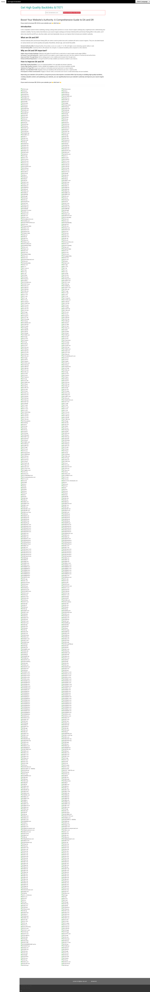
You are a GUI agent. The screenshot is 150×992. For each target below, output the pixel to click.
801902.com (66, 912)
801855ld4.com (67, 693)
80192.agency (25, 935)
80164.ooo (25, 105)
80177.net (65, 408)
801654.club (66, 126)
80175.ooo (25, 375)
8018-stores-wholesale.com (70, 480)
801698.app (25, 208)
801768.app (25, 403)
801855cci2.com (67, 674)
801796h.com (66, 456)
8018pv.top (25, 877)
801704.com (25, 286)
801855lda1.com (67, 698)
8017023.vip (66, 284)
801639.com (66, 98)
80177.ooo (25, 410)
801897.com (25, 819)
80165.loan (66, 117)
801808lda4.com (67, 573)
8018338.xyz (66, 635)
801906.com (66, 916)
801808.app (25, 558)
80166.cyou (66, 138)
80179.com (25, 449)
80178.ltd (24, 428)
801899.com (66, 823)
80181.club (65, 579)
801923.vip (65, 944)
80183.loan (66, 626)
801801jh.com (66, 510)
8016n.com (66, 243)
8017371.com (66, 352)
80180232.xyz (66, 516)
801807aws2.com (26, 551)
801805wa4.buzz (67, 540)
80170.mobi (66, 277)
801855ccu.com (67, 675)
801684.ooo (25, 185)
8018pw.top (66, 877)
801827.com (25, 621)
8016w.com (66, 257)
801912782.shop (26, 926)
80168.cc (24, 175)
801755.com (66, 382)
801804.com (25, 535)
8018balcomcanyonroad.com (70, 828)
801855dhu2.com (67, 686)
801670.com (25, 161)
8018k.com (66, 835)
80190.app (65, 902)
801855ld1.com (67, 688)
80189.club (25, 811)
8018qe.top (25, 884)
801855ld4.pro (25, 695)
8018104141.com (67, 586)
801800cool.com (67, 503)
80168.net (65, 177)
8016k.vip (24, 236)
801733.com (25, 347)
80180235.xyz (25, 519)
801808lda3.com (67, 572)
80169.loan (25, 198)
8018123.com (25, 589)
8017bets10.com (67, 466)
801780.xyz (66, 435)
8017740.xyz (25, 414)
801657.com (66, 133)
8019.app (65, 895)
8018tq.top (25, 888)
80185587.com (26, 672)
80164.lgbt (65, 103)
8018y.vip (24, 893)
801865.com (25, 742)
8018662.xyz (66, 746)
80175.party (66, 375)
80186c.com (25, 754)
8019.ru (24, 900)
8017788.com (66, 419)
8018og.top (25, 844)
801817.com (66, 595)
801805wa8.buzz (67, 544)
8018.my (65, 489)
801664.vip (65, 143)
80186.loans (66, 730)
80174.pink (65, 361)
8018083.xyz (66, 561)
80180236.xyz (66, 519)
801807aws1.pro (67, 549)
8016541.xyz (25, 128)
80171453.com (26, 303)
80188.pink (25, 782)
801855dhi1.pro (26, 681)
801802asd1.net (67, 524)
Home (3, 1)
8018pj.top (65, 867)
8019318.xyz (25, 965)
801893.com (25, 816)
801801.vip (25, 507)
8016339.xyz (25, 94)
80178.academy (26, 421)
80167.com (25, 157)
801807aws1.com (26, 549)
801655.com (66, 128)
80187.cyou (25, 761)
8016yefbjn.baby (26, 263)
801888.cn (24, 800)
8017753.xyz (25, 415)
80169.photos (25, 201)
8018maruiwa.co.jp (27, 842)
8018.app (24, 482)
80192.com (66, 937)
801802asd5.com (26, 531)
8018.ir (64, 487)
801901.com (66, 911)
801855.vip (25, 670)
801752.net (66, 380)
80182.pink (65, 607)
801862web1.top (67, 738)
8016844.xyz (25, 187)
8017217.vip (25, 317)
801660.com (66, 142)
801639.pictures (26, 99)
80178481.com (26, 442)
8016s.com (25, 252)
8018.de (24, 486)
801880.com (66, 784)
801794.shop (66, 454)
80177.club (25, 407)
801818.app (66, 596)
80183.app (24, 624)
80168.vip (65, 178)
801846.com (66, 656)
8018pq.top (66, 872)
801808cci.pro (25, 565)
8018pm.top (66, 868)
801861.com (25, 735)
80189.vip (24, 814)
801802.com (66, 512)
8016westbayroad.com (28, 259)
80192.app (65, 935)
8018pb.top (66, 860)
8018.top (65, 494)
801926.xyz (66, 947)
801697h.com (66, 207)
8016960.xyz (25, 207)
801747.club (66, 368)
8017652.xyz (25, 398)
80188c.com (66, 805)
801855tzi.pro (25, 716)
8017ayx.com (25, 466)
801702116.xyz (26, 284)
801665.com (25, 147)
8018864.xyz (66, 796)
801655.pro (25, 129)
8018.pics (65, 493)
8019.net (24, 898)
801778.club (66, 417)
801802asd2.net (67, 526)
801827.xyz (66, 621)
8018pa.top (25, 860)
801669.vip (25, 154)
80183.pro (65, 628)
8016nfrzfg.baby (67, 245)
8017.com (65, 266)
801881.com (25, 788)
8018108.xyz (25, 588)
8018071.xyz (66, 547)
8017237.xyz (66, 319)
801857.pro (25, 721)
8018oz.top (66, 858)
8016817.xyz (25, 184)
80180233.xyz (25, 517)
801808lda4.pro (26, 575)
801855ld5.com (67, 695)
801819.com (25, 602)
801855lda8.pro (26, 712)
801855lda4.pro (26, 705)
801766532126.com (68, 400)
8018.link (24, 489)
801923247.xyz (26, 946)
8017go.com (66, 470)
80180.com (66, 498)
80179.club (65, 447)
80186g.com (25, 758)
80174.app (24, 358)
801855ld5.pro (25, 696)
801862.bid (25, 737)
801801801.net (67, 509)
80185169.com (26, 667)
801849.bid (65, 660)
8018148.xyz (66, 591)
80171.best (25, 293)
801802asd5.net (67, 531)
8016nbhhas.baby (26, 245)
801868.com (25, 751)
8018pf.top (66, 863)
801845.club (66, 654)
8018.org (24, 493)
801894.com (25, 818)
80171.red (65, 296)
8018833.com (25, 793)
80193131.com (67, 962)
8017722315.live (26, 412)
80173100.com (67, 345)
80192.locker (66, 939)
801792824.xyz (26, 454)
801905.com (66, 914)
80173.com (25, 338)
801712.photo (66, 298)
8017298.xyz (66, 335)
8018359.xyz (66, 637)
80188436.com (26, 795)
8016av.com (25, 214)
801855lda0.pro (26, 698)
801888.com (66, 800)
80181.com (25, 580)
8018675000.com (26, 749)
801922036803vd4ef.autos (29, 944)
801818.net (66, 598)
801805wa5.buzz (26, 542)
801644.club (66, 110)
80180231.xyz (25, 516)
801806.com (25, 545)
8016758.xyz (25, 168)
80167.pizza (25, 159)
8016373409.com (67, 96)
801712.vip (25, 300)
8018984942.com (26, 821)
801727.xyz (66, 326)
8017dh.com (66, 468)
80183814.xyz (25, 642)
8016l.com (65, 240)
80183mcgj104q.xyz (68, 644)
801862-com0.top (67, 735)
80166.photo (66, 140)
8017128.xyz (25, 301)
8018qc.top (66, 882)
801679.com (66, 171)
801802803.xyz (67, 523)
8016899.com (66, 194)
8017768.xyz (66, 415)
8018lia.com (66, 840)
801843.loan (66, 651)
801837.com (25, 640)
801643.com (25, 110)
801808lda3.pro (26, 573)
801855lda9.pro (26, 714)
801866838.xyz (67, 747)
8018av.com (25, 826)
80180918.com (26, 577)
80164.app (24, 101)
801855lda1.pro (26, 700)
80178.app (65, 421)
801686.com (25, 191)
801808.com (66, 558)
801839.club (66, 642)
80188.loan (25, 779)
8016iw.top (66, 233)
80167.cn (65, 156)
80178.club (65, 422)
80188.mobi (25, 781)
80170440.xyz (66, 286)
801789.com (66, 445)
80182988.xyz (66, 623)
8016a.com (66, 212)
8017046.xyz (25, 287)
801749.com (25, 372)
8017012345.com (26, 282)
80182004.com (67, 610)
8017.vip (24, 273)
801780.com (66, 433)
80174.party (25, 361)
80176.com (66, 389)
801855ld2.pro (25, 691)
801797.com (25, 458)
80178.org (24, 429)
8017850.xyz (25, 444)
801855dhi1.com (67, 679)
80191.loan (66, 921)
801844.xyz (25, 654)
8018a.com (25, 825)
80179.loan (66, 449)
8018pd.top (66, 861)
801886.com (25, 796)
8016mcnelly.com (26, 243)
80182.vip (24, 609)
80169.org (24, 200)
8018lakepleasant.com (69, 839)
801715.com (25, 305)
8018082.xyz (25, 561)
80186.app (24, 728)
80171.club (65, 293)
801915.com (25, 928)
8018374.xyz (66, 640)
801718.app (66, 307)
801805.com (66, 535)
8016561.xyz (66, 131)
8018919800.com (67, 814)
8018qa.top (66, 881)
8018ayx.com (66, 826)
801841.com (66, 649)
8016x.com (66, 259)
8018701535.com (26, 767)
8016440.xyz (25, 112)
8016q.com (25, 250)
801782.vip (25, 440)
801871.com (66, 767)
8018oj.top (25, 846)
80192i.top (25, 951)
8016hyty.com (25, 231)
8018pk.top (25, 868)
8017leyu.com (66, 473)
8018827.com (66, 791)
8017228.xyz (66, 317)
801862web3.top (67, 740)
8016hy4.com (66, 229)
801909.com (66, 918)
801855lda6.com (67, 707)
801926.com (25, 947)
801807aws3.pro (67, 552)
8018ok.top (66, 846)
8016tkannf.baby (26, 254)
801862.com (66, 737)
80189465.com (67, 818)
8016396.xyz (66, 99)
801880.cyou (25, 786)
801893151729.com (68, 816)
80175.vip (24, 379)
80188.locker (66, 779)
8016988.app (66, 208)
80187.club (25, 760)
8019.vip (24, 902)
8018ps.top (66, 874)
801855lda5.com (67, 705)
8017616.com (66, 393)
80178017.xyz (25, 437)
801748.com (66, 370)
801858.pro (25, 724)
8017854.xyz (66, 444)
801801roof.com (26, 512)
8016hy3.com (25, 229)
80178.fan (24, 426)
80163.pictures (67, 89)
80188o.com (66, 807)
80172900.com (26, 335)
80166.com (25, 138)
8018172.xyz (25, 596)
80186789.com (67, 749)
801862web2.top (26, 740)
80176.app (65, 387)
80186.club (65, 728)
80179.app (24, 447)
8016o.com (25, 247)
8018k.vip (24, 837)
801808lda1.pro (26, 570)
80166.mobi (25, 140)
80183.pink (25, 628)
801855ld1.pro (25, 689)
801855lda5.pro (26, 707)
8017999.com (66, 461)
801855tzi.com (67, 714)
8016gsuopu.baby (26, 226)
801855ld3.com (67, 691)
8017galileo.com (26, 470)
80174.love (25, 359)
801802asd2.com (26, 526)
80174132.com (26, 363)
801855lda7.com (67, 709)
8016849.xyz (66, 187)
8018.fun (65, 486)
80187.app (65, 758)
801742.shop (25, 365)
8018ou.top (25, 854)
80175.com (66, 373)
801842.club (25, 651)
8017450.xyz (25, 366)
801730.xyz (25, 344)
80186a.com (25, 753)
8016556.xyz (25, 131)
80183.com (25, 626)
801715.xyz (66, 305)
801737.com (25, 352)
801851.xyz (66, 665)
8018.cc (65, 482)
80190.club (65, 904)
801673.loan (25, 164)
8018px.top (25, 879)
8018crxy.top (25, 833)
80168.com (66, 175)
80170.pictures (67, 279)
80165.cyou (25, 117)
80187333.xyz (25, 770)
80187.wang (66, 765)
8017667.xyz (25, 401)
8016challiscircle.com (27, 219)
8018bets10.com (26, 832)
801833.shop (25, 635)
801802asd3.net (67, 528)
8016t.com (66, 252)
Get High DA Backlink (14, 1)
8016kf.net (25, 238)
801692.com (25, 205)
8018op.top (66, 849)
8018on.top (66, 847)
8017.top (65, 271)
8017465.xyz (25, 368)
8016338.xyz (66, 92)
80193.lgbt (25, 954)
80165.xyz (24, 122)
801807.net (25, 547)
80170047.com (67, 280)
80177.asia (25, 405)
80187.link (65, 761)
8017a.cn (65, 463)
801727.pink (25, 326)
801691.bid (25, 203)
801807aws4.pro (67, 554)
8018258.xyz (66, 619)
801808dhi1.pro (26, 566)
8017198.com (66, 310)
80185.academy (26, 661)
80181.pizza (25, 584)
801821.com (25, 612)
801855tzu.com (67, 716)
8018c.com (66, 832)
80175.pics (65, 377)
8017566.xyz (66, 386)
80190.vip (24, 911)
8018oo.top (25, 849)
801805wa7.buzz (26, 544)
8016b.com (25, 215)
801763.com (25, 394)
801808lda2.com (67, 570)
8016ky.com (25, 240)
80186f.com (66, 756)
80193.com (66, 953)
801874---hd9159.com (68, 770)
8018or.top (66, 851)
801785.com (66, 442)
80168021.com (67, 180)
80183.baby (66, 624)
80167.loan (66, 157)
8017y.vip (24, 480)
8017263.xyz (25, 324)
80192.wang (25, 940)
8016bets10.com (67, 215)
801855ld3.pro (25, 693)
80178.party (66, 429)
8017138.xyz (66, 301)
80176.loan (25, 391)
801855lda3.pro (26, 703)
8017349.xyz (25, 349)
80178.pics (25, 431)
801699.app (66, 210)
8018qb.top (25, 882)
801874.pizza (25, 772)
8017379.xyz (25, 354)
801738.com (66, 354)
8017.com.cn (25, 268)
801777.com (25, 417)
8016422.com (66, 108)
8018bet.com (66, 830)
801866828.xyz (26, 747)
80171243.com (67, 300)
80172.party (25, 315)
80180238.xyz (66, 521)
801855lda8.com (67, 710)
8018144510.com (26, 591)
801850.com (25, 665)
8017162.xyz (25, 307)
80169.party (66, 200)
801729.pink (25, 333)
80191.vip (24, 923)
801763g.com (66, 394)
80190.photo (66, 907)
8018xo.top (66, 889)
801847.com (66, 658)
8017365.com (66, 351)
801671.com (66, 161)
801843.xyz (25, 653)
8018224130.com (67, 612)
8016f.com (25, 224)
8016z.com (25, 264)
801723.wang (25, 319)
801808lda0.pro (26, 568)
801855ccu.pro (26, 677)
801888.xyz (25, 802)
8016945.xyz (66, 205)
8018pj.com (25, 867)
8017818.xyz (25, 438)
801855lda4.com (67, 703)
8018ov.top (66, 854)
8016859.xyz (66, 189)
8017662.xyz (25, 400)
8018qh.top (66, 886)
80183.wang (66, 630)
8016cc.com (25, 217)
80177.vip (65, 410)
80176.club (25, 389)
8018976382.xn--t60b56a (69, 819)
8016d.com (66, 219)
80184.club (65, 645)
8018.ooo (65, 491)
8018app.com (66, 825)
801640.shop (25, 108)
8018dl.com (66, 833)
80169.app (24, 196)
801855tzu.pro (26, 717)
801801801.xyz (26, 510)
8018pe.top (25, 863)
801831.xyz (25, 633)
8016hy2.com (66, 228)
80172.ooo (65, 314)
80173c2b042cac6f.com (69, 356)
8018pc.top (25, 861)
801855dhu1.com (67, 684)
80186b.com (66, 753)
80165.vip (65, 120)
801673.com (66, 163)
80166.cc (24, 136)
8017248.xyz (66, 321)
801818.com (25, 598)
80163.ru (65, 91)
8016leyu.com (25, 242)
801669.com (66, 152)
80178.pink (65, 431)
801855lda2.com (67, 700)
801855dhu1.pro (26, 686)
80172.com (66, 312)
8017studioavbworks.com (28, 477)
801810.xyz (25, 586)
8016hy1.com (25, 228)
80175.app (65, 372)
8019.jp (65, 897)
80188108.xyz (25, 789)
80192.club (25, 937)
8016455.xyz (66, 112)
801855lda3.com (67, 702)
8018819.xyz (25, 791)
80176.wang (66, 391)
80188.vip (24, 784)
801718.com (25, 308)
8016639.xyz (25, 143)
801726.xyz (66, 322)
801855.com (66, 668)
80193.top (24, 960)
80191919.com (67, 933)
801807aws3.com (26, 552)
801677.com (25, 170)
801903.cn (24, 914)
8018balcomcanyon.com (28, 828)
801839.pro (25, 644)
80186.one (25, 731)
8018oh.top (66, 844)
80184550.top (25, 656)
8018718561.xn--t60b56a (28, 768)
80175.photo (25, 377)
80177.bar (65, 405)
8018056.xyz (66, 537)
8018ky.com (66, 837)
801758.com (25, 387)
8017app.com (25, 465)
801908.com (25, 918)
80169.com (66, 196)
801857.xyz (66, 721)
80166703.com (67, 150)
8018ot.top (66, 853)
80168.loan (25, 177)
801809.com (66, 575)
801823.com (66, 614)
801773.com (66, 412)
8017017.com (66, 282)
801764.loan (25, 396)
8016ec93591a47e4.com (28, 222)
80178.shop (25, 433)
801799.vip (25, 461)
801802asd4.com (26, 530)
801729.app (66, 331)
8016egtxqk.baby (67, 222)
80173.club (65, 336)
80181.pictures (26, 582)
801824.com (25, 617)
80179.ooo (25, 451)
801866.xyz (66, 744)
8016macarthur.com (68, 242)
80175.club (25, 373)
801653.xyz (25, 126)
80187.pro (24, 765)
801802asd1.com (26, 524)
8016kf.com (66, 236)
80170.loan (25, 277)
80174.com (66, 358)
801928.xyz (66, 949)
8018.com (65, 484)
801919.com (25, 933)
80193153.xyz (66, 963)
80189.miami (66, 812)
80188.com (66, 777)
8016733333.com (26, 166)
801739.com (25, 356)
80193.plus (65, 958)
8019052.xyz (25, 916)
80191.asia (65, 919)
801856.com (66, 717)
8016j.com (25, 235)
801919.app (66, 932)
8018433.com (66, 653)
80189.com (66, 811)
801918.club (25, 932)
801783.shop (66, 440)
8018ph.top (66, 865)
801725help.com (26, 322)
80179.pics (65, 451)
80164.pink (25, 106)
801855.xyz (66, 670)
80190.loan (25, 907)
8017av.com (66, 465)
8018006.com (25, 503)
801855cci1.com (67, 672)
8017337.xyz (66, 347)
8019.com (24, 897)
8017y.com (66, 479)
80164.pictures (67, 105)
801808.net (25, 559)
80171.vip (24, 298)
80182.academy (67, 602)
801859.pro (66, 726)
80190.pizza (66, 909)
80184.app (24, 645)
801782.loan (66, 438)
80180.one (65, 500)
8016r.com (65, 250)
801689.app (25, 194)
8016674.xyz (25, 152)
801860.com (25, 733)
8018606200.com (67, 733)
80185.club (25, 663)
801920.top (66, 940)
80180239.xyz (25, 523)
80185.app (65, 661)
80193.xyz (65, 960)
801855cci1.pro (26, 674)
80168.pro (24, 178)
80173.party (25, 340)
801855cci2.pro (26, 675)
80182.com (66, 605)
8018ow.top (25, 856)
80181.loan (66, 580)
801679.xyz (25, 173)
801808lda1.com (67, 568)
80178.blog (25, 422)
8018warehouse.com (27, 889)
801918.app (66, 930)
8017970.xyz (25, 459)
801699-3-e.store (26, 210)
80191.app (24, 919)
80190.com (25, 905)
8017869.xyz (25, 445)
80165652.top (25, 133)
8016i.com (65, 231)
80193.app (65, 951)
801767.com (66, 401)
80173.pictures (67, 340)
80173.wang (66, 342)
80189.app (65, 809)
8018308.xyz (66, 631)
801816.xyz (25, 595)
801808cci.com (67, 563)
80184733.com (26, 660)
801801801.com (26, 509)
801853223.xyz (67, 667)
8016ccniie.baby (67, 217)
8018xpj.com (25, 891)
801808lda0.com (67, 566)
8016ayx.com (66, 214)
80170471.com (67, 287)
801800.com (25, 502)
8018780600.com (26, 775)
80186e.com (25, 756)
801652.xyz (66, 122)
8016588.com (25, 135)
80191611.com (26, 930)
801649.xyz (25, 113)
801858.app (25, 723)
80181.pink (65, 582)
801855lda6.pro (26, 709)
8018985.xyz (66, 821)
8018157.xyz (66, 593)
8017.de (65, 268)
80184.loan (66, 647)
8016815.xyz (66, 182)
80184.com (25, 647)
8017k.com (25, 472)
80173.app (24, 336)
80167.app (24, 156)
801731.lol (24, 345)
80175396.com (26, 382)
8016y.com (25, 261)
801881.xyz (66, 788)
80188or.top (25, 809)
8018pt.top (25, 875)
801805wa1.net (67, 538)
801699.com (25, 212)
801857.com (66, 719)
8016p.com (66, 247)
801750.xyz (66, 379)
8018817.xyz (66, 789)
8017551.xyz (66, 384)
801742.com (66, 363)
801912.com (66, 925)
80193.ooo (25, 958)
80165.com (66, 115)
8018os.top (25, 853)
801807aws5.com (26, 556)
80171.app (65, 291)
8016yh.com (66, 263)
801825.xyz (25, 619)
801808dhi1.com (67, 565)
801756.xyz (25, 386)
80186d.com (66, 754)
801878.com (66, 774)
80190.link (65, 905)
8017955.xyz (25, 456)
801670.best (66, 159)
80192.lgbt (25, 939)
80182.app (24, 603)
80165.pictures (26, 120)
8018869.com (25, 798)
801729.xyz (66, 333)
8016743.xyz (66, 166)
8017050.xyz (25, 289)
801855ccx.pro (26, 679)
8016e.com (66, 221)
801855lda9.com (67, 712)
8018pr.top (25, 874)
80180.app (65, 496)
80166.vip (24, 142)
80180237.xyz (25, 521)
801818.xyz (25, 600)
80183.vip (24, 630)
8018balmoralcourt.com (28, 830)
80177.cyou (25, 408)
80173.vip (24, 342)
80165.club (25, 115)
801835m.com (26, 638)
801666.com (66, 149)
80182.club (65, 603)
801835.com (25, 637)
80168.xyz (24, 180)
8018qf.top (66, 884)
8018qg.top (25, 886)
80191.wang (66, 923)
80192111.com (67, 942)
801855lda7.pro (26, 710)
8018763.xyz (66, 772)
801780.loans (25, 435)
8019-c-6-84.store (27, 895)
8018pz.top (25, 881)
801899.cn (24, 823)
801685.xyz (25, 189)
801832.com (66, 633)
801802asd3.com (26, 528)
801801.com (25, 505)
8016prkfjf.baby (67, 249)
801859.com (25, 726)
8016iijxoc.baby (26, 233)
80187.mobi (25, 763)
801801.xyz (66, 507)
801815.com (25, 593)
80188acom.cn (26, 805)
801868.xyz (66, 751)
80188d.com (25, 807)
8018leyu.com (25, 840)
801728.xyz (25, 331)
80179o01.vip (25, 463)
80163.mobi (25, 89)
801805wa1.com (26, 538)
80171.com (25, 294)
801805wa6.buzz (67, 542)
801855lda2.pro (26, 702)
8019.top (65, 900)
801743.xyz (66, 365)
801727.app (66, 324)
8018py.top (66, 879)
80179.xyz (65, 452)
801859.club (66, 724)
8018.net (24, 491)
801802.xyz (25, 514)
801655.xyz (66, 129)
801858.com (66, 723)
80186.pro (65, 731)
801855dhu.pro (26, 684)
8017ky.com (25, 473)
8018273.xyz (25, 623)
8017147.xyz (66, 303)
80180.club (25, 498)
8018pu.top (66, 875)
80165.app (65, 113)
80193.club (25, 953)
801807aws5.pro (67, 556)
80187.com (66, 760)
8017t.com (66, 477)
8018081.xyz (66, 559)
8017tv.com (25, 479)
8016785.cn (25, 171)
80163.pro (24, 91)
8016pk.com (25, 249)
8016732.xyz (66, 164)
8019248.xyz (66, 946)
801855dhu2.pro (26, 688)
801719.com (25, 310)
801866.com (25, 744)
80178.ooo (65, 428)
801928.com (25, 949)
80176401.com (67, 396)
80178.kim (65, 426)
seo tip (29, 985)
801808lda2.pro (26, 572)
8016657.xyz (25, 149)
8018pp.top (25, 872)
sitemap (28, 988)
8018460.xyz (25, 658)
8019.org (65, 898)
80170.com (66, 275)
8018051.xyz (25, 537)
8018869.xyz (66, 798)
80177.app (65, 403)
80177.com (66, 407)
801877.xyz (25, 774)
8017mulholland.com (27, 475)
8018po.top (66, 870)
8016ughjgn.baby (67, 256)
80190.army (25, 904)
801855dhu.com (67, 682)
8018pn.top (25, 870)
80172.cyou (25, 314)
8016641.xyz (25, 145)
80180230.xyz (66, 514)
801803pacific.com (68, 533)
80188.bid (65, 775)
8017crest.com (26, 468)
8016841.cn (66, 185)
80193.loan (66, 954)
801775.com (66, 414)
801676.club (66, 168)
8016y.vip (65, 261)
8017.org (24, 271)
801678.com (66, 170)
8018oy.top (25, 858)
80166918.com (67, 154)
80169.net (65, 198)
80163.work (25, 92)
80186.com (25, 730)
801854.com (25, 668)
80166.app (65, 135)
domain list (94, 981)
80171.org (24, 296)
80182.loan (25, 607)
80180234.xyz (66, 517)
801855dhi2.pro (26, 682)
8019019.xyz (25, 912)
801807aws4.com (26, 554)
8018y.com (66, 891)
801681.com (25, 182)
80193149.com (26, 963)
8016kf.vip (65, 238)
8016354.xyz (66, 94)
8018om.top (25, 847)
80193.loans (25, 956)
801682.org (66, 184)
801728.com (66, 328)
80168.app (65, 173)
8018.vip (24, 496)
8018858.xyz (66, 795)
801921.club (25, 942)
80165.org (65, 119)
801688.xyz (25, 193)
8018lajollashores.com (28, 839)
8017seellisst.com (67, 475)
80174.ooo (65, 359)
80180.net (24, 500)
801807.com (66, 545)
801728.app (25, 328)
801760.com (25, 393)
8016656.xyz (66, 147)
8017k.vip (65, 472)
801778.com (25, 419)
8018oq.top (25, 851)
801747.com (25, 370)
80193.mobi (66, 956)
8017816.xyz (66, 437)
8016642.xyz (66, 145)
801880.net (66, 786)
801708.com (25, 291)
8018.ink (24, 487)
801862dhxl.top (26, 738)
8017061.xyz (66, 289)
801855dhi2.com (67, 681)
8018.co (24, 484)
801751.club (25, 380)
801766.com (66, 398)
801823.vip (25, 616)
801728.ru (65, 329)
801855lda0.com (67, 696)
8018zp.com (66, 893)
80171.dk (65, 294)
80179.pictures (26, 452)
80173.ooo (65, 338)
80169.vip (65, 201)
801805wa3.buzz (26, 540)
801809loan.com (67, 577)
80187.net (65, 763)
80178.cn (24, 424)
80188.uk (65, 782)
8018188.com (66, 600)
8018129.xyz (66, 589)
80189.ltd (24, 812)
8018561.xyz (25, 719)
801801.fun (66, 505)
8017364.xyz (25, 351)
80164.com (66, 101)
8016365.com (25, 96)
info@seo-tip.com (82, 981)
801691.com (66, 203)
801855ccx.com (67, 677)
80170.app (65, 273)
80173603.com (67, 349)
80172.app (24, 312)
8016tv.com (66, 254)
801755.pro (25, 384)
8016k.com (66, 235)
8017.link (24, 270)
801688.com (66, 191)
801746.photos (67, 366)
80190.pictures (26, 909)
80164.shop (66, 106)
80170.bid (24, 275)
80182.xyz (65, 609)
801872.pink (66, 768)
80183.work (25, 631)
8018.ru (24, 494)
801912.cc (24, 925)
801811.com (66, 588)
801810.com (66, 584)
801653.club (25, 124)
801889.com (25, 803)
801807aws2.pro (67, 551)
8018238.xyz (66, 616)
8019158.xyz (66, 928)
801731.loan (66, 344)
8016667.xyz (25, 150)
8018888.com (66, 802)
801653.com (66, 124)
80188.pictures (67, 781)
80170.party (25, 279)
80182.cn (24, 605)
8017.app (65, 264)
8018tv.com (66, 888)
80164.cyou (25, 103)
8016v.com (25, 257)
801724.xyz (25, 321)
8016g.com (66, 224)
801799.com (66, 459)
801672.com (25, 163)
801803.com (25, 533)
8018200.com (25, 610)
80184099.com (26, 649)
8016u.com (25, 256)
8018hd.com (25, 835)
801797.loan (66, 458)
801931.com (25, 962)
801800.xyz (66, 502)
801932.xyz (66, 965)
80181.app (24, 579)
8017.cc (24, 266)
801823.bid (25, 614)
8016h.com (66, 226)
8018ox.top (66, 856)
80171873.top (66, 308)
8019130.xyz (66, 926)
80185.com (66, 663)
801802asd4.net (67, 530)
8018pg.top (25, 865)
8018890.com (66, 803)
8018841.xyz (66, 793)
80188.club (25, 777)
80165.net (24, 119)
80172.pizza (66, 315)
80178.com (66, 424)
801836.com (66, 638)
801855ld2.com (67, 689)
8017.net (65, 270)
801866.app (66, 742)
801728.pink (25, 329)
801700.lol (24, 280)
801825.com (66, 617)
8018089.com (25, 563)
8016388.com (25, 98)
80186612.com (26, 746)
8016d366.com (26, 221)
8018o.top (65, 842)
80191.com (25, 921)
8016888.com (66, 193)
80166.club (65, 136)
